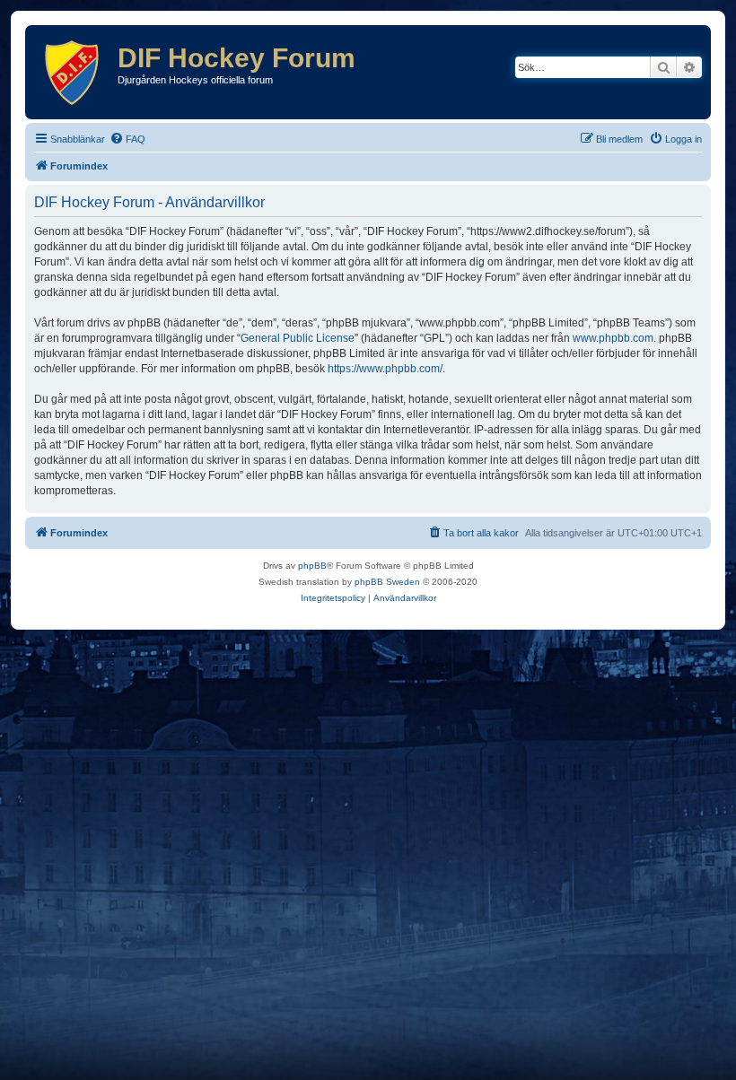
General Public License (298, 338)
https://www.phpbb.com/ (385, 368)
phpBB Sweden (387, 582)
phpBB (312, 565)
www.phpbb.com (613, 338)
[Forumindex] (74, 72)
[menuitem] (127, 139)
